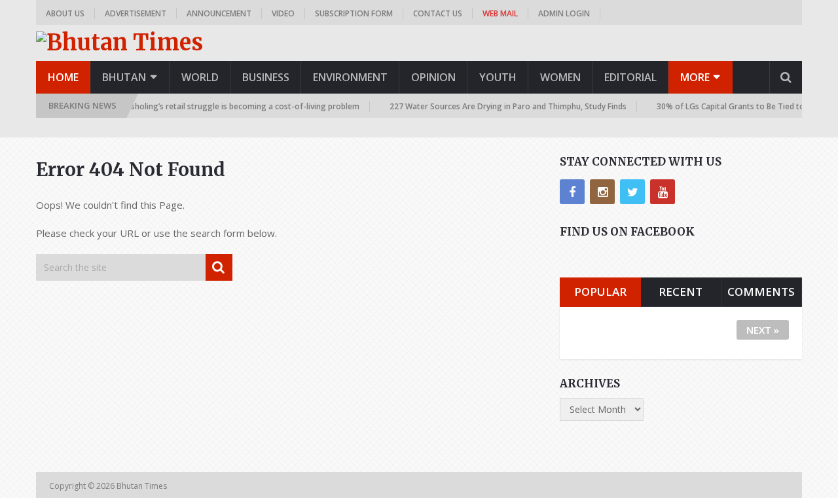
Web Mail (500, 13)
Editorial (630, 77)
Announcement (219, 13)
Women (560, 77)
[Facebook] (572, 191)
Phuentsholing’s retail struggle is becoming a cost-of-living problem (226, 106)
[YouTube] (662, 191)
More (695, 77)
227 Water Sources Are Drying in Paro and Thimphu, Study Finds (502, 106)
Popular (600, 291)
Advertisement (135, 13)
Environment (350, 77)
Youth (498, 77)
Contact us (437, 13)
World (200, 77)
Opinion (433, 77)
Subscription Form (354, 13)
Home (63, 77)
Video (283, 13)
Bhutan (124, 77)
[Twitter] (632, 191)
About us (65, 13)
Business (265, 77)
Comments (761, 291)
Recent (680, 291)
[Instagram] (602, 191)
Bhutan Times (143, 485)
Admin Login (564, 13)
